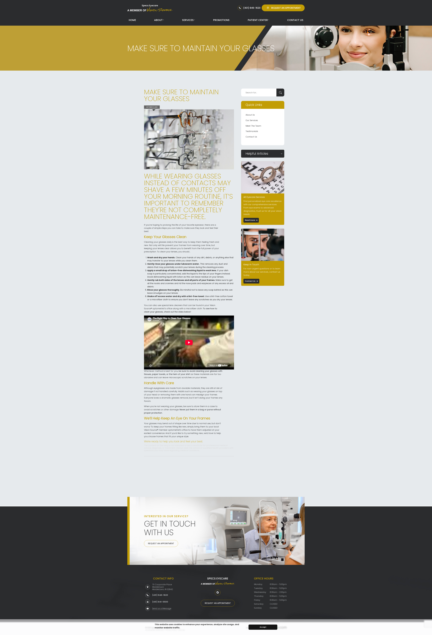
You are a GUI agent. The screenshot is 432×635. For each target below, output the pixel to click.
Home (132, 20)
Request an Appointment (161, 543)
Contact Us (295, 20)
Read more (250, 220)
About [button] (158, 20)
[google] (217, 592)
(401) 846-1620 (160, 595)
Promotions (221, 20)
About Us (250, 114)
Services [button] (188, 20)
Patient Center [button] (258, 20)
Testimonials (252, 131)
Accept (263, 627)
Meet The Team (253, 125)
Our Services (252, 120)
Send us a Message (161, 608)
